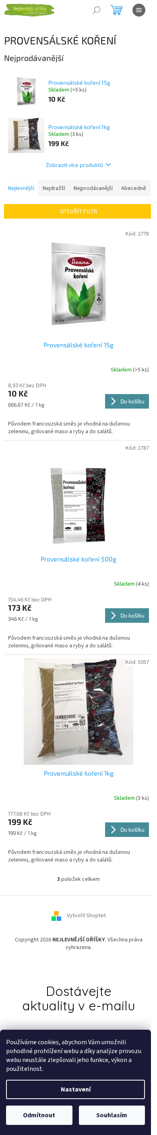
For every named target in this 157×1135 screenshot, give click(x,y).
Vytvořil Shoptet (86, 916)
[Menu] (139, 10)
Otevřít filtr (78, 211)
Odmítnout (39, 1115)
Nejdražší (54, 188)
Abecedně (133, 188)
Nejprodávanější (93, 188)
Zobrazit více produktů (74, 164)
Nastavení (76, 1089)
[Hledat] (97, 10)
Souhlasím (111, 1115)
